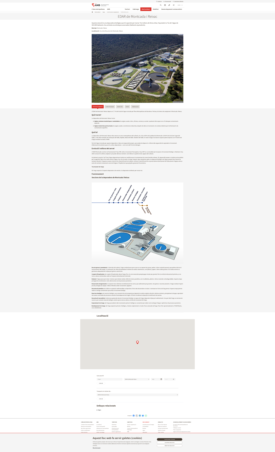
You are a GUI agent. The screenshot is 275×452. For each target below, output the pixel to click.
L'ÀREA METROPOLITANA (86, 422)
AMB (108, 9)
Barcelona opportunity (86, 428)
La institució (99, 424)
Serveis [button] (165, 5)
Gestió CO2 (120, 106)
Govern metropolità (100, 426)
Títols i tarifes (161, 432)
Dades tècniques (110, 106)
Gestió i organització (116, 431)
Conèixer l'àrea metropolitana (87, 424)
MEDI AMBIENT (146, 422)
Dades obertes (84, 432)
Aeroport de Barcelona (163, 428)
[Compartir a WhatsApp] (146, 415)
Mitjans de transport (162, 426)
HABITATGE (129, 422)
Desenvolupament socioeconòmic (171, 9)
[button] (159, 1)
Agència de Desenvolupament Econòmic (181, 431)
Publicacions (135, 106)
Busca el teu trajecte (162, 424)
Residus (144, 428)
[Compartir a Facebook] (133, 415)
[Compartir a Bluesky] (143, 415)
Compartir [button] (173, 5)
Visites (127, 106)
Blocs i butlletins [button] (169, 5)
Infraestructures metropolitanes (115, 429)
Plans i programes (177, 429)
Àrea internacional (100, 430)
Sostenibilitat (145, 426)
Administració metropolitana (102, 428)
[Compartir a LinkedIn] (140, 415)
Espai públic (114, 426)
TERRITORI (114, 422)
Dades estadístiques (85, 430)
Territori (127, 9)
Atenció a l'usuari (161, 430)
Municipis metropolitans (86, 426)
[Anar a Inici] (92, 11)
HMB (128, 431)
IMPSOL (128, 426)
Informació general (98, 106)
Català (179, 5)
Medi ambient (146, 9)
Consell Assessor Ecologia (148, 424)
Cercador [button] (161, 5)
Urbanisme (114, 424)
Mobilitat (156, 9)
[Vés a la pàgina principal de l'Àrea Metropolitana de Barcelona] (100, 5)
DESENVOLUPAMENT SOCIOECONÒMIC (182, 422)
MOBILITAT (160, 422)
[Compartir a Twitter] (137, 415)
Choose (161, 379)
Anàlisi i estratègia (100, 432)
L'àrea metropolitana (98, 9)
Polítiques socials (177, 427)
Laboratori (145, 432)
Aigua (99, 410)
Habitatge (136, 9)
